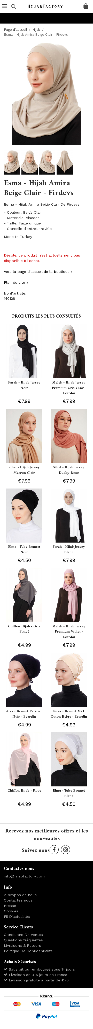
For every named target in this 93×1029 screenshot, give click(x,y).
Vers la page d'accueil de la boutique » (38, 271)
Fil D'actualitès (17, 916)
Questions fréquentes (23, 940)
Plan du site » (16, 282)
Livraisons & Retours (22, 945)
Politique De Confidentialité (28, 951)
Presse (10, 906)
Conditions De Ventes (23, 935)
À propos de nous (20, 895)
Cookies (11, 911)
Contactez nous (18, 900)
